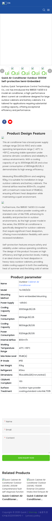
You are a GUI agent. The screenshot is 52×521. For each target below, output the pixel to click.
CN (8, 3)
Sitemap (32, 512)
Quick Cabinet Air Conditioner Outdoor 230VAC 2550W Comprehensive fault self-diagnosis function (13, 497)
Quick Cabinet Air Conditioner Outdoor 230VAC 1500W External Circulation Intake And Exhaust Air (37, 497)
